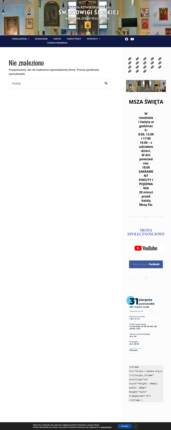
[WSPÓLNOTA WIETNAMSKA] (137, 71)
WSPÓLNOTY (92, 38)
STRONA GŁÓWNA (19, 38)
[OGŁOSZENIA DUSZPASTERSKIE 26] (137, 59)
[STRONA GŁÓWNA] (130, 59)
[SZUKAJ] (106, 83)
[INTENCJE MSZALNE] (145, 59)
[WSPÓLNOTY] (145, 63)
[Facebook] (126, 39)
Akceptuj (124, 426)
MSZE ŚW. (57, 38)
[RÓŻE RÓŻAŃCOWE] (152, 63)
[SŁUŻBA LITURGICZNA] (160, 63)
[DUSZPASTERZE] (160, 59)
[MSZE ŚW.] (130, 63)
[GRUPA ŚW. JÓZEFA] (160, 67)
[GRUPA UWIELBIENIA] (130, 67)
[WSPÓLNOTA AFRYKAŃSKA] (130, 71)
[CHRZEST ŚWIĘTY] (137, 63)
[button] (21, 39)
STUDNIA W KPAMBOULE (57, 43)
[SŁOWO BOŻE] (152, 59)
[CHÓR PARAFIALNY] (137, 67)
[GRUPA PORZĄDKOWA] (152, 67)
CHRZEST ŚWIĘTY (74, 38)
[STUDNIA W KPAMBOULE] (145, 71)
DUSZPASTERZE (41, 38)
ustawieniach (106, 427)
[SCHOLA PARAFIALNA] (145, 67)
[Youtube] (132, 39)
